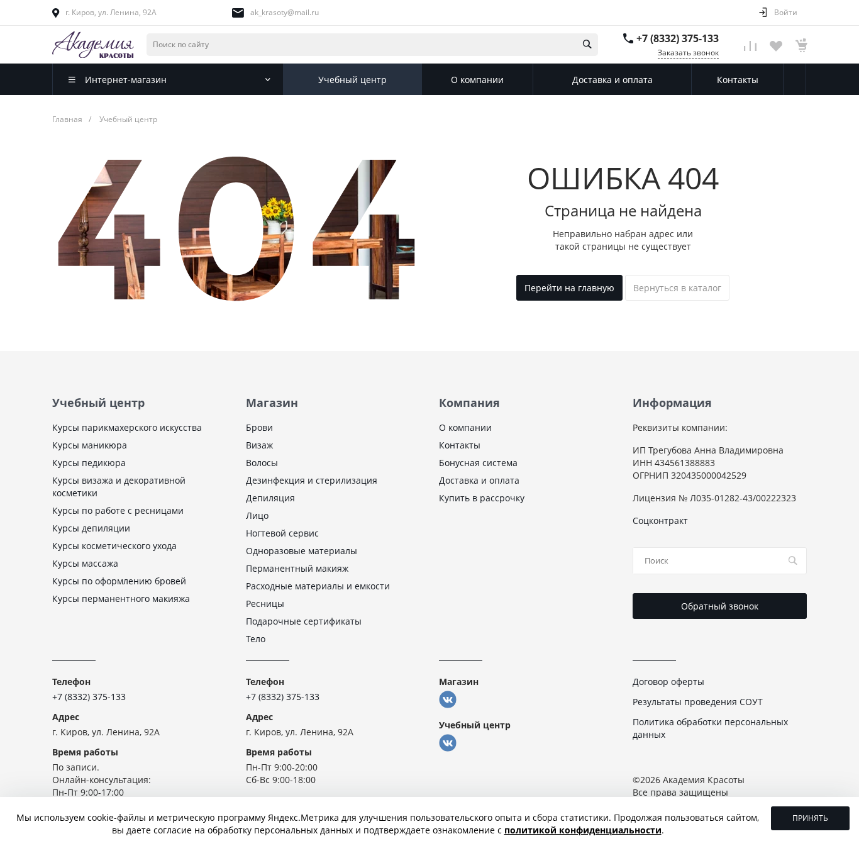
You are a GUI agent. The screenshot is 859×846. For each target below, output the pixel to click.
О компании (465, 427)
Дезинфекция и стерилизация (311, 480)
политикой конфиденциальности (583, 830)
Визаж (259, 445)
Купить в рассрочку (481, 498)
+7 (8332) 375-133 (677, 38)
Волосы (262, 463)
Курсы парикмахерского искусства (127, 427)
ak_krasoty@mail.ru (284, 12)
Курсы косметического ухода (114, 546)
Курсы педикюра (89, 463)
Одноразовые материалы (301, 551)
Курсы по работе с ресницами (118, 510)
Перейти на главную (569, 288)
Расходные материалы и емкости (318, 586)
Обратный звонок (719, 606)
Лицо (257, 515)
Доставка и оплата (479, 480)
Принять (810, 818)
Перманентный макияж (297, 568)
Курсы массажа (85, 563)
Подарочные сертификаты (304, 621)
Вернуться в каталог (677, 288)
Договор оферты (668, 681)
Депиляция (270, 498)
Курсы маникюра (89, 445)
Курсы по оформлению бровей (119, 581)
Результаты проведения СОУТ (698, 702)
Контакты (459, 445)
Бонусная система (478, 463)
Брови (259, 427)
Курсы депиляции (91, 528)
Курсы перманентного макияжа (121, 598)
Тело (255, 639)
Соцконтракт (660, 520)
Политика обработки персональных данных (710, 728)
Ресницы (265, 603)
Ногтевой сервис (282, 533)
